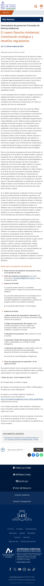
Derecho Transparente (22, 501)
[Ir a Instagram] (24, 569)
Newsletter (13, 533)
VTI (22, 583)
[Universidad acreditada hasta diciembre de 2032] (22, 555)
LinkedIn (37, 455)
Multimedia (31, 533)
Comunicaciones (31, 529)
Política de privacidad (28, 541)
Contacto (17, 537)
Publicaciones (23, 468)
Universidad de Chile (29, 583)
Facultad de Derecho (16, 577)
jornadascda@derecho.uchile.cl (25, 278)
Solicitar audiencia (22, 495)
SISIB (19, 583)
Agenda (22, 533)
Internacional (23, 474)
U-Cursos (10, 529)
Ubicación (26, 537)
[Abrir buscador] (36, 6)
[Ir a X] (14, 569)
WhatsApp (41, 455)
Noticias (6, 13)
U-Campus (19, 529)
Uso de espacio (23, 488)
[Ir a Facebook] (10, 569)
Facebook (33, 455)
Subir (3, 450)
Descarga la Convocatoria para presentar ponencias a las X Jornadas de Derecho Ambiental (21, 439)
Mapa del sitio (13, 541)
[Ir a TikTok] (33, 569)
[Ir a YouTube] (19, 569)
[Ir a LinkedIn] (29, 569)
